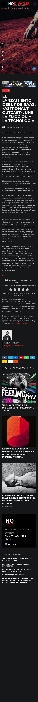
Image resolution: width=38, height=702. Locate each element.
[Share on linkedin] (15, 357)
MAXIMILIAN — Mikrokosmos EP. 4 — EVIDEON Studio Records (16, 570)
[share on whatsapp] (3, 47)
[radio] (11, 289)
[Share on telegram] (32, 357)
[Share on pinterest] (21, 357)
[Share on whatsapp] (26, 357)
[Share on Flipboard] (10, 361)
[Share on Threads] (4, 361)
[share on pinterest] (3, 52)
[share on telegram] (3, 43)
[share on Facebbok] (3, 64)
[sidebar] (35, 4)
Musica (6, 90)
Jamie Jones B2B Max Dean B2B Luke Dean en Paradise (17, 559)
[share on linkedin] (3, 55)
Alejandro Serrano (12, 127)
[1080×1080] (19, 531)
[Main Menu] (3, 4)
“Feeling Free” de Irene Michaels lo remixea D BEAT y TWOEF (18, 408)
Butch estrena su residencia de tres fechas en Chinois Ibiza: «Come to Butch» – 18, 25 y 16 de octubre (18, 580)
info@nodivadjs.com (19, 323)
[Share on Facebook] (4, 357)
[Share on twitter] (10, 357)
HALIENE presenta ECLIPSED (13, 575)
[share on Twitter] (3, 60)
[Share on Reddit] (15, 361)
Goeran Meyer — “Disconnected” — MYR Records (17, 565)
